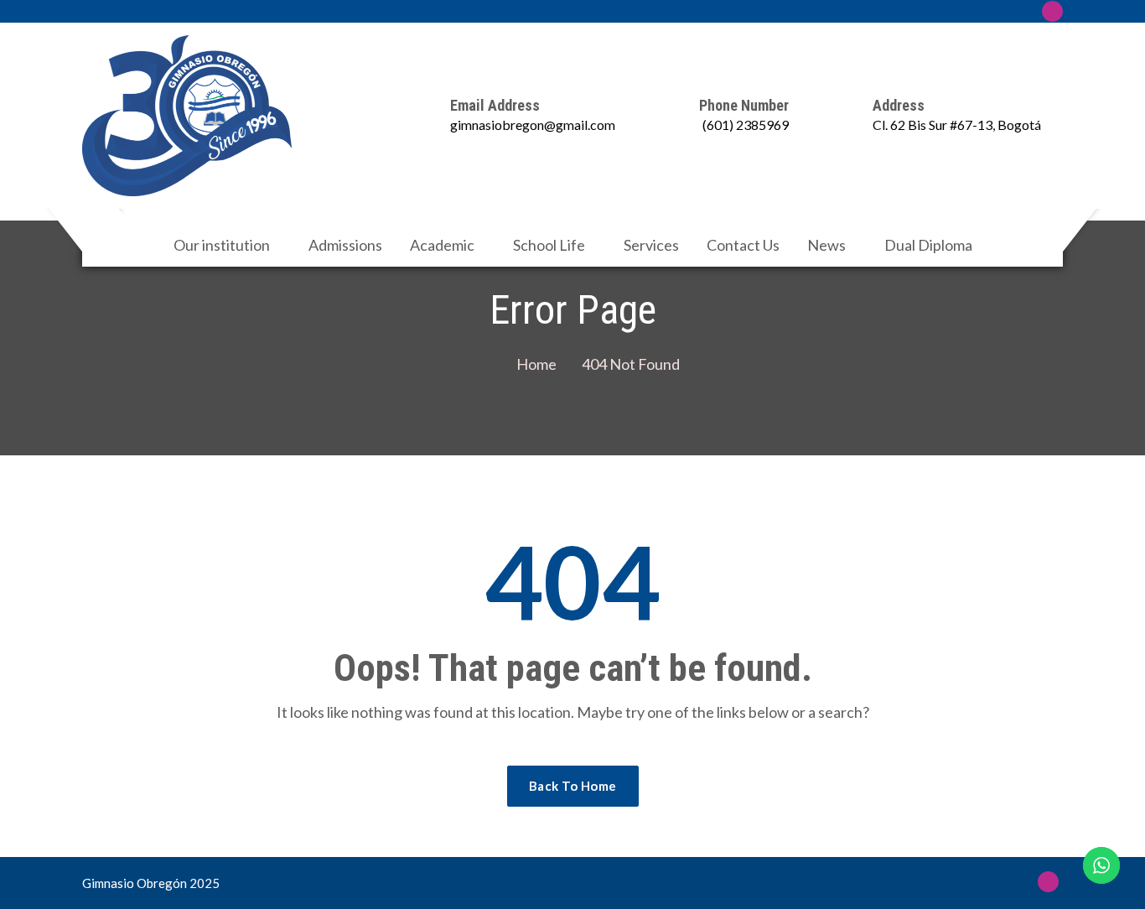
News (826, 245)
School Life (549, 245)
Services (651, 245)
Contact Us (743, 245)
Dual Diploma (928, 245)
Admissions (345, 245)
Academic (442, 245)
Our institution (222, 245)
